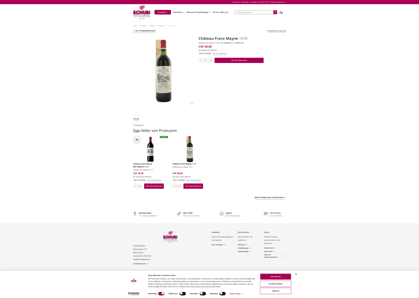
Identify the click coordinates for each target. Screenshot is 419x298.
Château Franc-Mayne (207, 43)
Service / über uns (220, 12)
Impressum (268, 251)
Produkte (162, 12)
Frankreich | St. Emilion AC (234, 43)
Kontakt (254, 2)
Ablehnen (275, 291)
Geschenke (177, 12)
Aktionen (241, 245)
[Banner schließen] (296, 274)
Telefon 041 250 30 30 (142, 256)
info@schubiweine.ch (278, 2)
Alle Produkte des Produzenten (269, 197)
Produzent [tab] (138, 125)
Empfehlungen (243, 248)
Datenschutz (268, 248)
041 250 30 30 (263, 2)
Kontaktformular (139, 264)
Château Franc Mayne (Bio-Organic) (142, 165)
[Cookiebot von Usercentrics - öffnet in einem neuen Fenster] (133, 293)
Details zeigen (235, 294)
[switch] (183, 294)
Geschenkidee (243, 251)
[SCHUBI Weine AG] (141, 12)
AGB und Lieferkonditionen (270, 256)
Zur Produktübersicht (145, 30)
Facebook (235, 2)
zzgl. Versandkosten (219, 53)
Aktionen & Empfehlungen (198, 12)
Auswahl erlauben (275, 284)
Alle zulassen (276, 276)
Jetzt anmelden (217, 245)
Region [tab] (136, 131)
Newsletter (245, 2)
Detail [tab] (136, 118)
